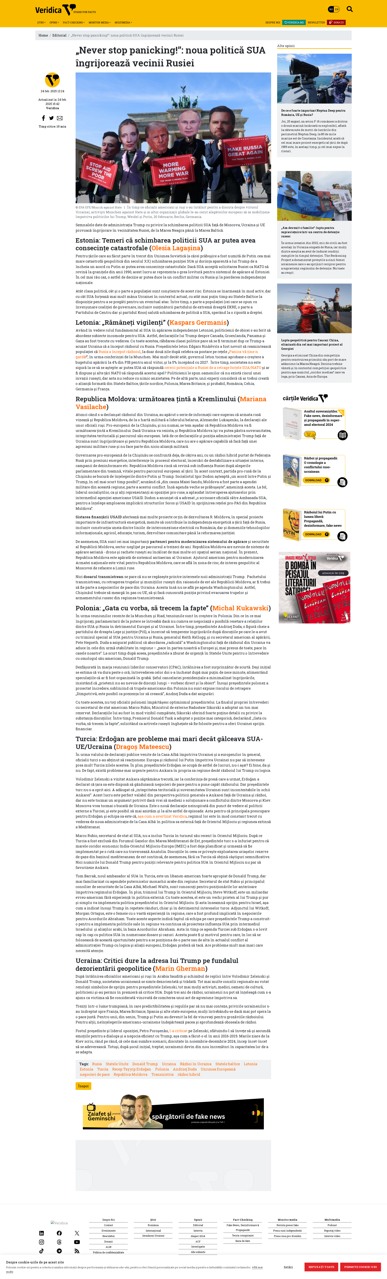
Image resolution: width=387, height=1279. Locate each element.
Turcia (102, 1069)
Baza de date (242, 1240)
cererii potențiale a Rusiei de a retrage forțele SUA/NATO (212, 367)
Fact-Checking (73, 22)
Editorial (59, 35)
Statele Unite (117, 1064)
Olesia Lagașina (176, 247)
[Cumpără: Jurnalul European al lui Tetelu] (314, 587)
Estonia (86, 1069)
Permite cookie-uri (360, 1267)
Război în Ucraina (195, 1064)
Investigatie (198, 1246)
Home (43, 35)
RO (331, 9)
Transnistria (162, 1074)
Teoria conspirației (243, 1235)
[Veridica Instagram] (41, 1241)
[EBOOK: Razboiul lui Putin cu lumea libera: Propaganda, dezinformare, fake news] (314, 523)
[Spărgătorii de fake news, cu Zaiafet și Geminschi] (173, 1112)
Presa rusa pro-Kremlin (287, 1236)
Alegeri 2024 (198, 1236)
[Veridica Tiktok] (41, 1250)
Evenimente (108, 1230)
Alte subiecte (198, 1252)
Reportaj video (332, 1230)
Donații (339, 22)
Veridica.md (295, 22)
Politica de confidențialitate (108, 1252)
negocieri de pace (95, 1074)
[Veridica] (52, 80)
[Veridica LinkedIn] (41, 1233)
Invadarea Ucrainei (153, 1235)
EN (336, 9)
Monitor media (99, 22)
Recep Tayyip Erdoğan (131, 1069)
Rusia (97, 1064)
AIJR (108, 1247)
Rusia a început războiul (120, 351)
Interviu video (332, 1236)
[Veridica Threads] (59, 1241)
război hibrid (189, 1074)
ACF (198, 1241)
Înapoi (83, 1086)
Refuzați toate (321, 1267)
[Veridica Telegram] (59, 1250)
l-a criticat (178, 1031)
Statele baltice (227, 1064)
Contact (108, 1225)
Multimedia (122, 22)
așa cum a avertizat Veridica (162, 816)
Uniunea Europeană (218, 1069)
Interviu (198, 1230)
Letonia (250, 1064)
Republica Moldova (130, 1074)
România (153, 1225)
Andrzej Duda (185, 1069)
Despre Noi (272, 22)
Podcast (332, 1225)
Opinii (53, 22)
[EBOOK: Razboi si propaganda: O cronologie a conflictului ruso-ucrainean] (314, 469)
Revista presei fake (288, 1225)
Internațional (153, 1230)
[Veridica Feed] (77, 1250)
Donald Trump (145, 1064)
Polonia (162, 1069)
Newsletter (316, 22)
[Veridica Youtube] (77, 1241)
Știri (40, 22)
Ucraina (169, 1064)
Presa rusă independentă (287, 1230)
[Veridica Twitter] (77, 1233)
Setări (288, 1267)
